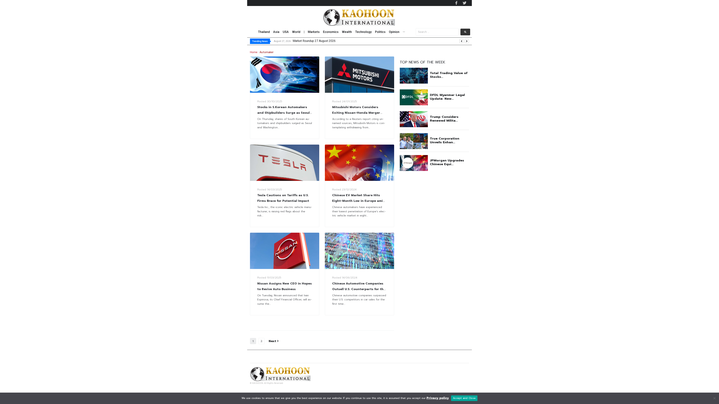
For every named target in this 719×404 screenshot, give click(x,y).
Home (253, 52)
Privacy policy (438, 398)
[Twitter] (465, 3)
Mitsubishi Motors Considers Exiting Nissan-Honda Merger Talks (356, 113)
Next (273, 341)
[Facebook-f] (456, 3)
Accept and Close (464, 398)
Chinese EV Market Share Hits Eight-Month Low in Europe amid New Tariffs (358, 201)
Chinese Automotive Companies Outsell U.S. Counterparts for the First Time (358, 289)
